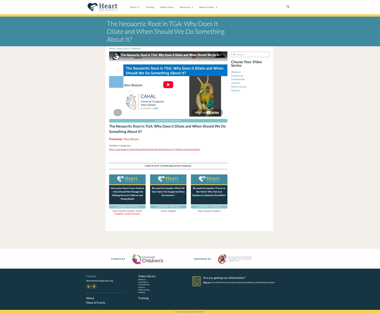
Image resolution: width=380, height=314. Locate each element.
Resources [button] (185, 7)
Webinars (136, 48)
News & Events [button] (206, 7)
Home (112, 48)
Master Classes (144, 290)
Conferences (143, 282)
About (90, 298)
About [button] (133, 7)
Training (150, 7)
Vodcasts (141, 292)
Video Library (167, 7)
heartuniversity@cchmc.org (99, 280)
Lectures (141, 287)
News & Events (95, 302)
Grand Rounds (144, 284)
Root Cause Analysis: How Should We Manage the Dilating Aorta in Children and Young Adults (154, 149)
